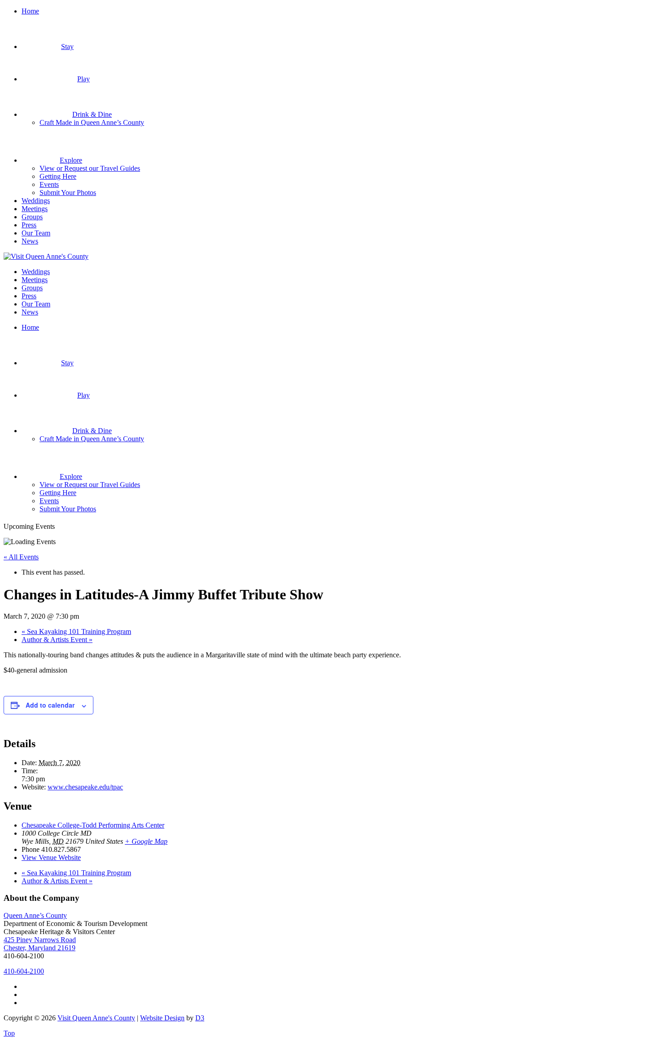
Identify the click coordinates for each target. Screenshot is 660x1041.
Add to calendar (50, 704)
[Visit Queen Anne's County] (46, 256)
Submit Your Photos (68, 192)
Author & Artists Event (57, 639)
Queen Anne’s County (35, 915)
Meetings (35, 209)
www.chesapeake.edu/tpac (85, 787)
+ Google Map (146, 841)
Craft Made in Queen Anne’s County (92, 122)
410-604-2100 (24, 971)
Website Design (162, 1018)
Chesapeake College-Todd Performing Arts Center (93, 825)
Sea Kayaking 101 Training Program (76, 631)
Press (29, 225)
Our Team (36, 233)
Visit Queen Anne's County (96, 1018)
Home (30, 11)
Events (49, 184)
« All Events (21, 557)
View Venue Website (51, 857)
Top (9, 1033)
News (30, 241)
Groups (32, 217)
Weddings (36, 200)
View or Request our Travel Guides (90, 168)
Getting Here (58, 176)
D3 (199, 1018)
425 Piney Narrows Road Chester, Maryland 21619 (40, 944)
